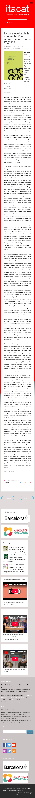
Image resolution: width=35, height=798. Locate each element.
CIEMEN (13, 700)
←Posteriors (7, 498)
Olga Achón (27, 66)
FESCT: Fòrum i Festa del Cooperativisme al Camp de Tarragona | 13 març (17, 549)
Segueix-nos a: (7, 739)
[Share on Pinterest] (25, 482)
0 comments (6, 48)
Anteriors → (27, 498)
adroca (9, 46)
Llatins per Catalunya (14, 702)
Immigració (17, 48)
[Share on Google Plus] (30, 482)
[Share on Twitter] (20, 482)
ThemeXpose (29, 793)
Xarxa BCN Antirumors (17, 697)
